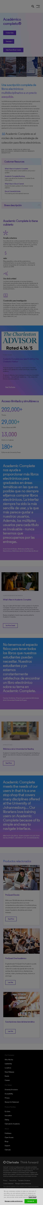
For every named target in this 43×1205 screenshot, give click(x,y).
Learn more (32, 1197)
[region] (21, 1196)
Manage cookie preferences (14, 1201)
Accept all (31, 1201)
